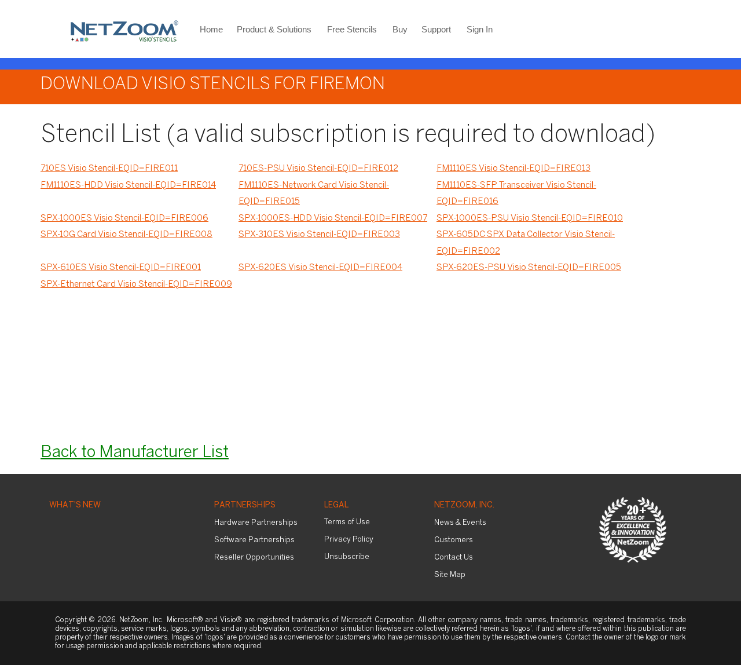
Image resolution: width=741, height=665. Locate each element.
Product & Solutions (274, 29)
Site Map (449, 575)
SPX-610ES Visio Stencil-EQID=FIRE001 (121, 268)
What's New (75, 505)
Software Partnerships (254, 540)
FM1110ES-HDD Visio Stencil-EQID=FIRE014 (128, 185)
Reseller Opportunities (254, 557)
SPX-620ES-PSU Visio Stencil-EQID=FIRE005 (528, 268)
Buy (400, 29)
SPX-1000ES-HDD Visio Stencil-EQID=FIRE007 (333, 218)
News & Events (460, 523)
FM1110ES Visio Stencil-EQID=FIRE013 (513, 169)
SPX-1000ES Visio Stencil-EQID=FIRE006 (124, 218)
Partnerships (245, 505)
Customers (453, 540)
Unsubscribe (346, 557)
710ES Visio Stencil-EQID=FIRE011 (109, 169)
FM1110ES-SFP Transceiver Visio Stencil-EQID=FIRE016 (516, 193)
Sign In (480, 29)
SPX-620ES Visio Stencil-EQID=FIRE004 (320, 268)
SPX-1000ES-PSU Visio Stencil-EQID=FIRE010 (529, 218)
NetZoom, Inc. (464, 505)
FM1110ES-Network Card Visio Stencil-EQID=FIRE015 (314, 193)
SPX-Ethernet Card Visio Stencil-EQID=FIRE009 (136, 284)
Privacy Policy (348, 539)
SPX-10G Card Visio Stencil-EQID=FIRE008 (126, 235)
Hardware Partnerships (256, 523)
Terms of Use (347, 522)
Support (436, 29)
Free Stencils (352, 29)
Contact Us (453, 557)
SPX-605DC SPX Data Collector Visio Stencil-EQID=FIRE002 (525, 243)
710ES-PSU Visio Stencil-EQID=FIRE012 (318, 169)
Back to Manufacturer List (135, 453)
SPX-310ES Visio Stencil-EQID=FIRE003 (319, 235)
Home (211, 29)
